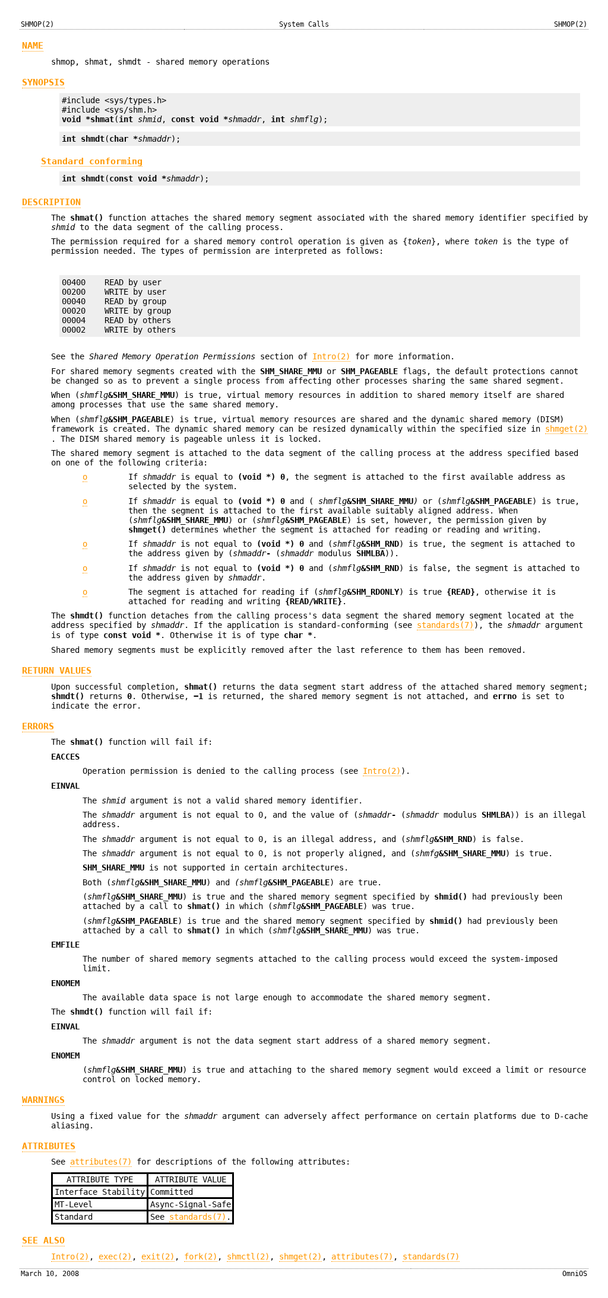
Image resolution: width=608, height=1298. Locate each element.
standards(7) (445, 625)
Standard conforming (91, 161)
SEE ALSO (43, 1240)
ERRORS (38, 726)
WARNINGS (43, 1100)
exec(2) (115, 1256)
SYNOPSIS (43, 82)
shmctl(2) (248, 1256)
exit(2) (158, 1256)
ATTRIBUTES (48, 1146)
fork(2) (200, 1256)
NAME (32, 45)
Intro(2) (331, 356)
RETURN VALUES (56, 670)
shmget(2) (566, 428)
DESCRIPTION (51, 202)
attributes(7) (101, 1161)
